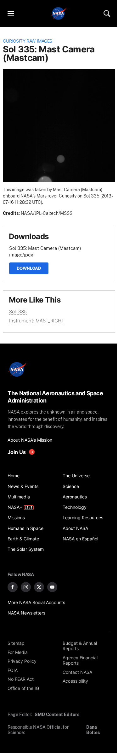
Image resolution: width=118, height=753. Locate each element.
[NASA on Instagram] (26, 587)
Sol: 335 (18, 312)
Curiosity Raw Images (27, 41)
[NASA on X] (39, 587)
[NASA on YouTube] (52, 587)
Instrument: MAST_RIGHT (36, 321)
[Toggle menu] (10, 13)
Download (29, 268)
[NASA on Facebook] (13, 587)
